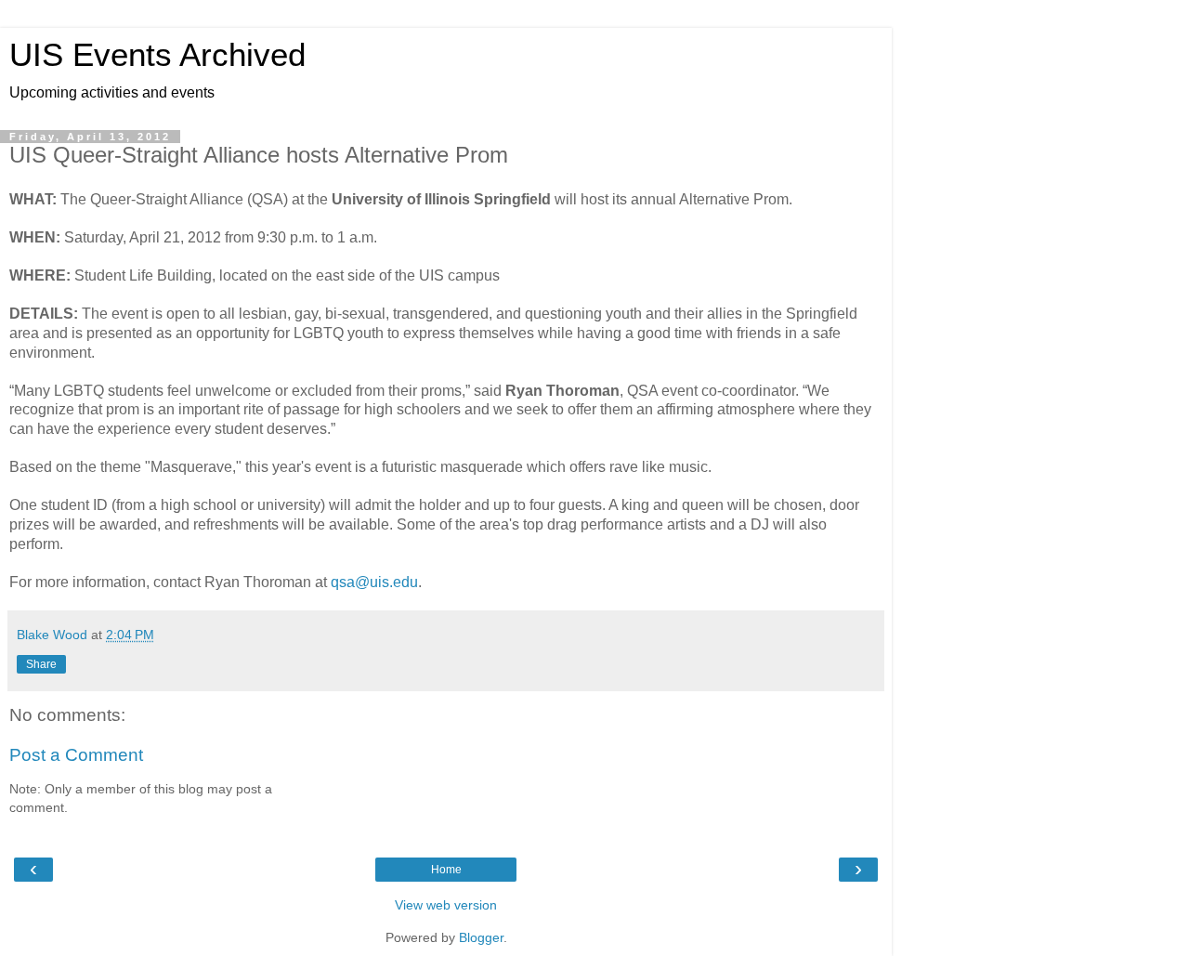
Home (446, 869)
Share (41, 664)
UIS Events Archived (157, 54)
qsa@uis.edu (374, 582)
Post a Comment (76, 755)
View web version (446, 904)
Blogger (481, 937)
